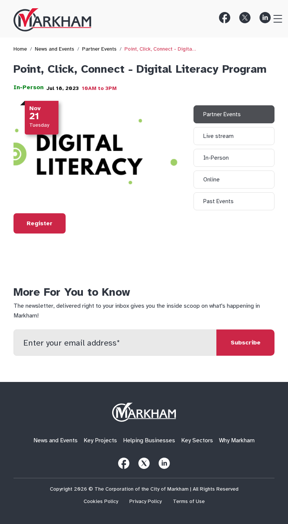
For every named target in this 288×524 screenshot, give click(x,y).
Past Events (218, 201)
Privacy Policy (145, 502)
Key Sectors (197, 440)
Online (211, 179)
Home (20, 49)
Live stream (218, 136)
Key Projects (100, 440)
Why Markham (237, 440)
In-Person (29, 87)
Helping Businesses (149, 440)
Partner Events (99, 49)
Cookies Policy (101, 502)
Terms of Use (189, 502)
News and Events (54, 49)
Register (39, 223)
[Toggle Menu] (275, 17)
